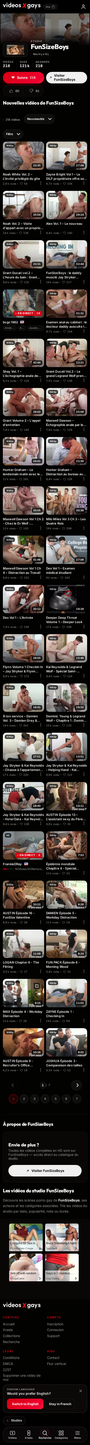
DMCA (8, 1364)
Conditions (11, 1358)
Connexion (55, 1330)
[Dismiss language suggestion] (80, 1391)
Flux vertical (56, 1364)
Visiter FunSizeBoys (64, 77)
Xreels (8, 1330)
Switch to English (25, 1404)
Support (53, 1336)
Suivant (76, 1085)
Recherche (11, 1342)
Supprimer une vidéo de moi (22, 1377)
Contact (53, 1358)
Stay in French (60, 1404)
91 (37, 91)
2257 (7, 1370)
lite (50, 6)
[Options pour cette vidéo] (41, 183)
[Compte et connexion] (83, 6)
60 (17, 91)
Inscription (55, 1324)
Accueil (8, 1324)
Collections (11, 1336)
